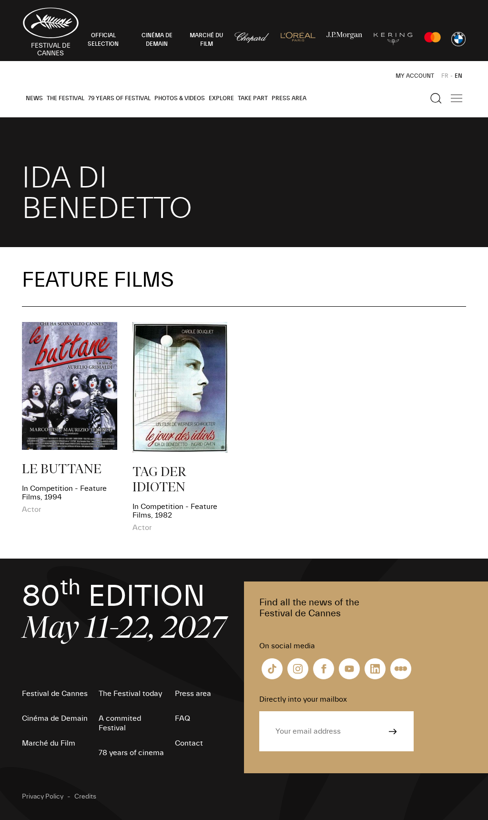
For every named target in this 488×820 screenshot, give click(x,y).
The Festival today (130, 693)
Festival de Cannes (55, 693)
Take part (253, 98)
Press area (289, 98)
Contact (189, 743)
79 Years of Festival (119, 98)
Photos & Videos (179, 98)
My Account (415, 76)
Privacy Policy (42, 796)
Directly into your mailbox (303, 699)
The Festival (65, 98)
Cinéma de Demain (55, 718)
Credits (85, 796)
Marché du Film (48, 743)
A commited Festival (120, 723)
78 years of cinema (131, 752)
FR (444, 76)
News (34, 98)
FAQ (182, 718)
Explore (221, 98)
